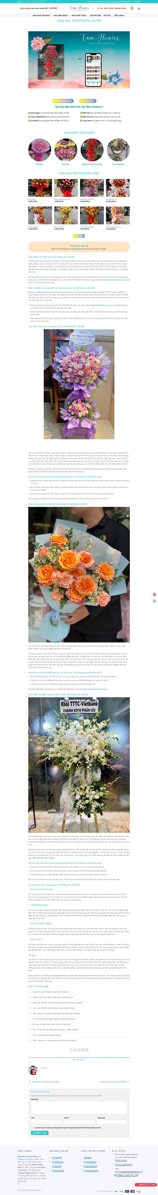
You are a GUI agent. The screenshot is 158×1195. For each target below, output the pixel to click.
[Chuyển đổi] (30, 992)
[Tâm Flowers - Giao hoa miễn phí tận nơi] (79, 8)
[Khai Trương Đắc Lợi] (118, 215)
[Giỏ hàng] (139, 8)
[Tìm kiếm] (131, 8)
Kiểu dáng (119, 15)
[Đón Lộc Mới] (40, 215)
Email (66, 1118)
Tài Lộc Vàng (58, 227)
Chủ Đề (107, 15)
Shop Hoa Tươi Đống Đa (103, 1057)
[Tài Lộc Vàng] (66, 215)
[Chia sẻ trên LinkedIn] (87, 1050)
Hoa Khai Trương (41, 15)
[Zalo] (155, 601)
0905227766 (147, 1184)
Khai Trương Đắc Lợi (113, 227)
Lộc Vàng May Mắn (87, 227)
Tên (33, 1118)
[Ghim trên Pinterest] (83, 1050)
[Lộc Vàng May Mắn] (92, 215)
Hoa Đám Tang (79, 15)
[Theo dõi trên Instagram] (135, 1)
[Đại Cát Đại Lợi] (118, 188)
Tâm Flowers (80, 1060)
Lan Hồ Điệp (95, 15)
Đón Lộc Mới (32, 227)
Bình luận (35, 1099)
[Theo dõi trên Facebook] (133, 1)
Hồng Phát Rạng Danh (62, 199)
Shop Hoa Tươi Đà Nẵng (28, 1156)
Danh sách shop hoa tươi (59, 1057)
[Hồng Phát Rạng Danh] (66, 188)
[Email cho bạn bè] (79, 1050)
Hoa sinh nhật (61, 15)
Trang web (101, 1118)
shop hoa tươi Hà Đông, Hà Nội (113, 1082)
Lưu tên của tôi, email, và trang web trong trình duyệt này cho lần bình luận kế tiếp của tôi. (67, 1128)
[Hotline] (155, 594)
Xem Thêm (79, 236)
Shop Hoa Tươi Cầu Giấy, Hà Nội (45, 1082)
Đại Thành (31, 199)
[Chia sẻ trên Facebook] (71, 1050)
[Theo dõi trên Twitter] (137, 1)
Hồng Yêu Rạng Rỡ (87, 199)
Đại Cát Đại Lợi (111, 199)
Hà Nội (81, 1057)
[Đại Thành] (40, 188)
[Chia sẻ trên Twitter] (75, 1050)
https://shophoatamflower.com (114, 280)
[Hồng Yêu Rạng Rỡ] (92, 188)
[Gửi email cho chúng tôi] (139, 1)
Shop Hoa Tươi (89, 1057)
